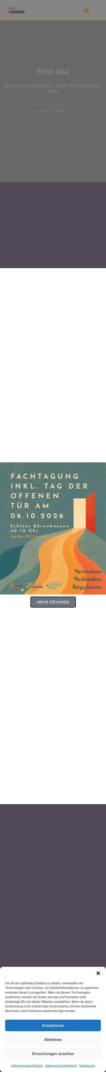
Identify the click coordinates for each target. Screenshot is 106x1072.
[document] (53, 536)
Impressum (87, 1065)
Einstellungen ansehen (53, 1053)
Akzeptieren (53, 1025)
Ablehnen (53, 1039)
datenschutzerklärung (27, 1065)
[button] (98, 973)
